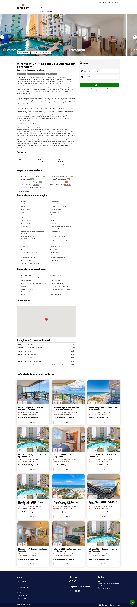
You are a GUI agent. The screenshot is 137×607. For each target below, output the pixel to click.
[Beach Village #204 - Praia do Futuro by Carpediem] (68, 486)
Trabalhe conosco (104, 7)
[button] (135, 37)
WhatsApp (100, 85)
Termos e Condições (45, 11)
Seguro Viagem (44, 7)
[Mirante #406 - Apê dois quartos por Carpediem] (68, 533)
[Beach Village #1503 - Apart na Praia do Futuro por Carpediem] (103, 392)
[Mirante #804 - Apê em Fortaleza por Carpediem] (103, 533)
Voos (53, 7)
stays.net (111, 604)
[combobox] (101, 77)
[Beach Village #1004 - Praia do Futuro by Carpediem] (68, 392)
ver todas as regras (23, 191)
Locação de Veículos (63, 7)
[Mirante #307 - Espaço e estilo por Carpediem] (33, 533)
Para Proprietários (90, 7)
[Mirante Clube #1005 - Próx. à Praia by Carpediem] (33, 486)
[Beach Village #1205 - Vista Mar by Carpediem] (103, 486)
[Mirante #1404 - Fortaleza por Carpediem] (68, 439)
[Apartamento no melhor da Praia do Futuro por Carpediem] (33, 392)
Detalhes (33, 422)
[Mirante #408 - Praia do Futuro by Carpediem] (103, 439)
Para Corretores (77, 7)
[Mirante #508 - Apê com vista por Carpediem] (33, 439)
